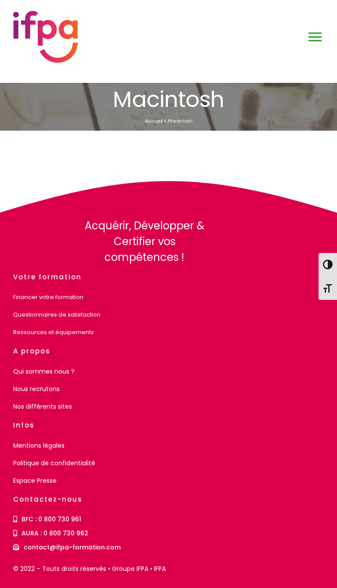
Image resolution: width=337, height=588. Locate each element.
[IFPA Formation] (37, 221)
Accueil (153, 121)
